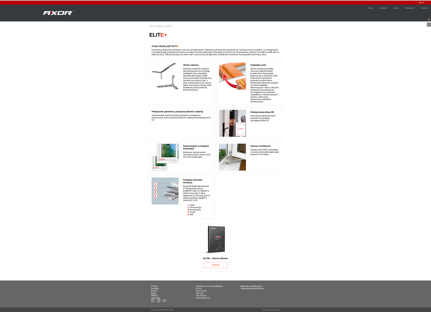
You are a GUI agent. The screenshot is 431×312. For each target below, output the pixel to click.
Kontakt (424, 8)
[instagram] (153, 300)
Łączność (155, 298)
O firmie (154, 286)
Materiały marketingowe (251, 286)
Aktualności (410, 8)
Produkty (383, 8)
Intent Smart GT (203, 298)
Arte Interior (201, 295)
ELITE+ (199, 288)
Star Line (200, 293)
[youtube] (164, 300)
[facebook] (158, 300)
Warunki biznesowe (271, 310)
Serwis (396, 8)
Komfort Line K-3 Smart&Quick (209, 286)
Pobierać (215, 265)
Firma (370, 8)
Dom (151, 26)
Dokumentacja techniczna (252, 288)
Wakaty (154, 295)
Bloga (153, 293)
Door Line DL (201, 291)
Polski (422, 2)
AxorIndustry (157, 310)
